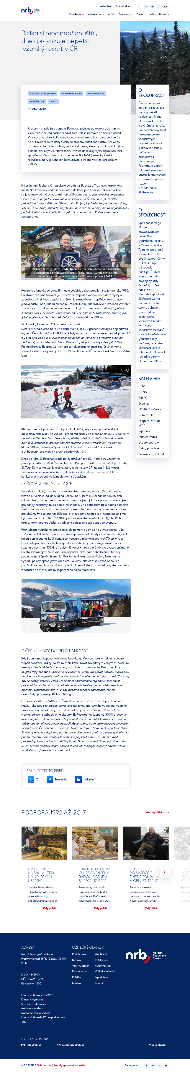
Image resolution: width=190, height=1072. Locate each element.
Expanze (144, 403)
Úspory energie (148, 442)
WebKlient (106, 6)
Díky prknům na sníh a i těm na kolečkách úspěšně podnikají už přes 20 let (44, 878)
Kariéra (152, 14)
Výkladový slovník (105, 971)
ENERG (143, 398)
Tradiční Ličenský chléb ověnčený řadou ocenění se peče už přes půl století (94, 876)
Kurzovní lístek (103, 965)
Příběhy (76, 977)
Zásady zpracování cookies (69, 1065)
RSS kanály (101, 960)
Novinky (112, 14)
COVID (143, 386)
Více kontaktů (157, 1045)
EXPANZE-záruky (149, 409)
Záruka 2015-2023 (151, 454)
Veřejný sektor (94, 14)
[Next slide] (165, 872)
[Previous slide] (25, 872)
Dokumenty (124, 14)
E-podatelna (122, 6)
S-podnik (144, 431)
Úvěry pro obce (148, 448)
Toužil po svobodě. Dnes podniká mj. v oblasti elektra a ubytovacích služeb (146, 878)
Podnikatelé (75, 14)
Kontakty (164, 14)
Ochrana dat (44, 1065)
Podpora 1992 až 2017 (149, 423)
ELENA (142, 392)
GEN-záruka (146, 415)
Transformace (147, 437)
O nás (140, 14)
